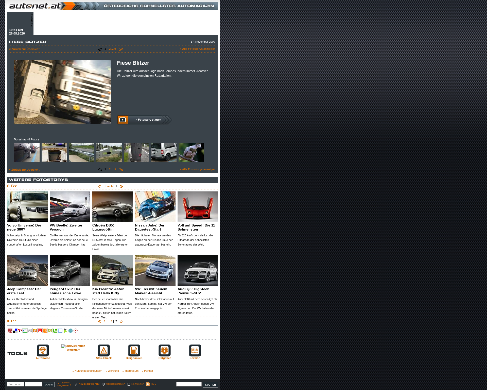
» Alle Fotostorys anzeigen (198, 48)
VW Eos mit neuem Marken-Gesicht (151, 291)
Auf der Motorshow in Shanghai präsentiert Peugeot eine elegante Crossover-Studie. (69, 304)
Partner (148, 370)
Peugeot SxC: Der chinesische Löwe (65, 291)
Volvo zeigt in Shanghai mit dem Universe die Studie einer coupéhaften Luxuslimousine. (26, 240)
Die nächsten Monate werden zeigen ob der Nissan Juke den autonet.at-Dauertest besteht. (154, 240)
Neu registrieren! (89, 383)
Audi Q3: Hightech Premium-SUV (194, 291)
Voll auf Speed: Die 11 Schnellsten (196, 227)
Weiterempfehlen (115, 383)
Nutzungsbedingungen (88, 370)
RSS (153, 383)
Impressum (131, 370)
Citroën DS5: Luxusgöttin (103, 227)
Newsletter (137, 383)
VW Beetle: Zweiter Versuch (66, 227)
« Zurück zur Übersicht (24, 49)
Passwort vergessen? (64, 384)
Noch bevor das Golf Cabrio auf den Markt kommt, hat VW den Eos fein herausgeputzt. (154, 304)
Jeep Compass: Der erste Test (24, 291)
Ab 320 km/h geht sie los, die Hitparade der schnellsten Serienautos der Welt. (195, 240)
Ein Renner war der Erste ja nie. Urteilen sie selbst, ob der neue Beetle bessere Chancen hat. (69, 240)
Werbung (113, 370)
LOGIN (49, 384)
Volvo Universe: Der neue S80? (24, 227)
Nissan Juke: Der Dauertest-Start (149, 227)
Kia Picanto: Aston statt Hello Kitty (108, 291)
